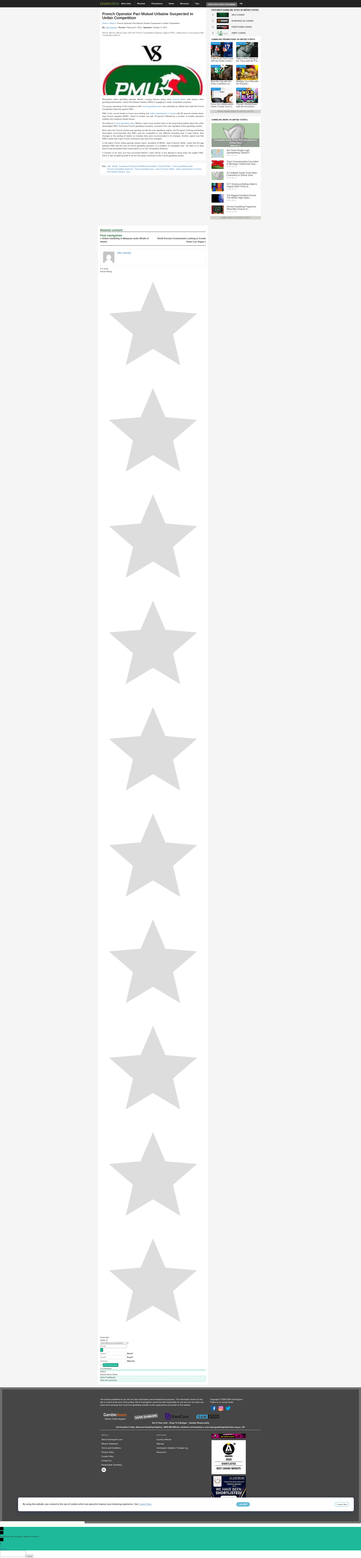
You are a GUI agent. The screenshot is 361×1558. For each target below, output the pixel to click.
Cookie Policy (108, 1456)
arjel (109, 166)
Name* (130, 1353)
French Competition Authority (120, 169)
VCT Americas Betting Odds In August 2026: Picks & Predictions (242, 185)
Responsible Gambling (112, 1465)
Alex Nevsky (111, 27)
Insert (29, 1556)
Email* (130, 1357)
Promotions (157, 3)
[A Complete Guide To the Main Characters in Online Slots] (218, 176)
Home (105, 23)
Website (131, 1361)
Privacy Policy (108, 1452)
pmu (128, 172)
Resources (161, 1452)
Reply (3, 1549)
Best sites (126, 3)
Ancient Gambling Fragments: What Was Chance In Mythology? (241, 207)
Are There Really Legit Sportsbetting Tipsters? (238, 151)
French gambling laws (151, 106)
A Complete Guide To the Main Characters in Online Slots (242, 174)
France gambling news (124, 123)
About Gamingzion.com (112, 1439)
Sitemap (160, 1444)
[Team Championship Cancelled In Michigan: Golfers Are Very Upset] (218, 164)
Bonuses (184, 3)
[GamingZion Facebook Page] (213, 1408)
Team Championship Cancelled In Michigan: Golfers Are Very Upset (242, 162)
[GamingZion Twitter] (228, 1408)
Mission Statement (110, 1444)
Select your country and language (221, 4)
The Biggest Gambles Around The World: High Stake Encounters (241, 196)
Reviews (141, 3)
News (172, 3)
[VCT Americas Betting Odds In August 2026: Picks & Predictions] (218, 187)
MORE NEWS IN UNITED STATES (235, 218)
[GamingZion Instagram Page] (220, 1408)
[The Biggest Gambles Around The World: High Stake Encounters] (218, 198)
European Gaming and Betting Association (138, 166)
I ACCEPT (243, 1504)
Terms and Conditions (111, 1448)
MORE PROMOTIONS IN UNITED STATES (236, 111)
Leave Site (342, 1504)
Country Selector (164, 1439)
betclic (115, 166)
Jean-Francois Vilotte (164, 169)
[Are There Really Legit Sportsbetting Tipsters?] (218, 153)
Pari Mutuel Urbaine (116, 172)
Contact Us (106, 1460)
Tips (197, 3)
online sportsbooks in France (163, 113)
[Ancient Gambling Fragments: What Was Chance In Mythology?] (218, 209)
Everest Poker (179, 99)
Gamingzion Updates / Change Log (172, 1448)
